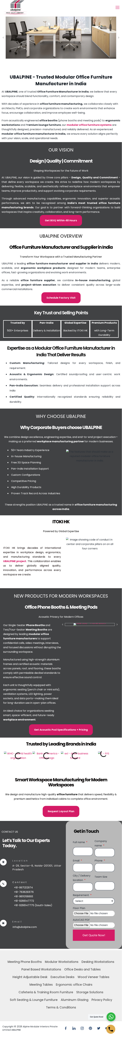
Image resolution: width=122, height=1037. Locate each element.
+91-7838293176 (24, 892)
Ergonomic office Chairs (74, 985)
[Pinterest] (90, 1028)
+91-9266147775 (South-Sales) (33, 905)
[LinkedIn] (74, 1028)
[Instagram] (82, 1028)
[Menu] (117, 7)
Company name (101, 843)
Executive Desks (62, 977)
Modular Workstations (61, 962)
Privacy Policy (102, 1000)
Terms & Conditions (61, 1007)
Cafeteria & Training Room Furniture (46, 992)
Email (76, 860)
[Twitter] (98, 1028)
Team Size (101, 877)
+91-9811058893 (23, 896)
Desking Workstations (98, 962)
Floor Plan (79, 908)
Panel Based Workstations (41, 969)
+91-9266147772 (24, 901)
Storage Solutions (89, 992)
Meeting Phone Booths (25, 962)
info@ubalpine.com (25, 927)
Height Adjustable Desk (30, 977)
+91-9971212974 (23, 887)
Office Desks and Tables (82, 969)
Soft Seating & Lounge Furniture (34, 1000)
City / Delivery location (81, 878)
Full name (79, 842)
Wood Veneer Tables (93, 977)
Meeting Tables (41, 985)
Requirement (81, 895)
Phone (99, 860)
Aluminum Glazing (74, 1000)
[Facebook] (65, 1028)
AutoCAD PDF (81, 920)
